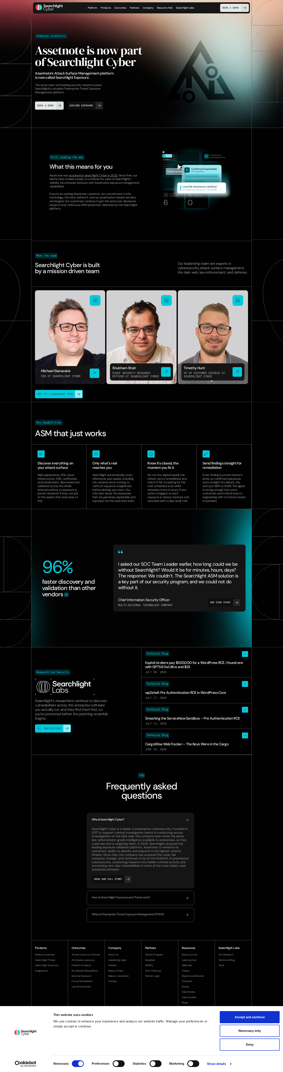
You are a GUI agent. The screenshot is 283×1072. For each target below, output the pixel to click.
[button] (106, 7)
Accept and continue (250, 1017)
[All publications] (86, 701)
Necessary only (249, 1030)
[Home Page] (49, 7)
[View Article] (196, 662)
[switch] (119, 1063)
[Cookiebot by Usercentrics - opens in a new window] (25, 1064)
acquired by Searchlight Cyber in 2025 (93, 175)
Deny (249, 1044)
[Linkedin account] (70, 337)
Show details (216, 1064)
